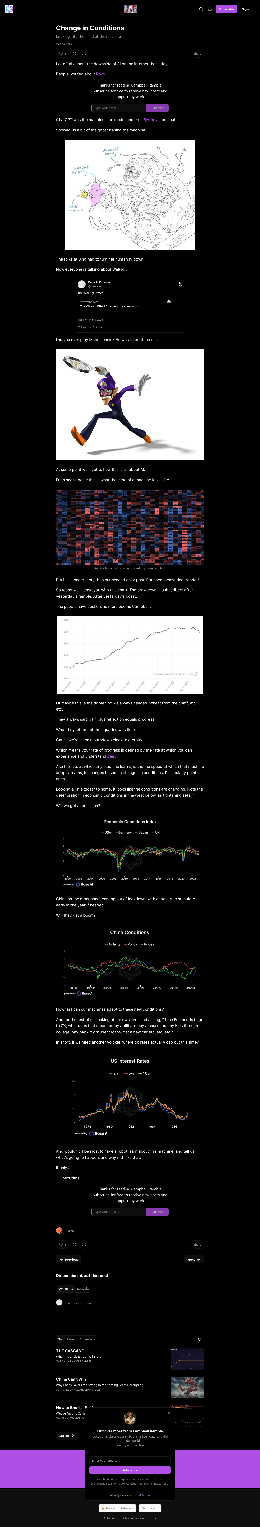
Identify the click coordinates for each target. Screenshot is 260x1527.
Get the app (150, 1508)
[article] (130, 1359)
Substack (110, 1518)
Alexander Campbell (80, 1361)
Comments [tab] (65, 1288)
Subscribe (226, 9)
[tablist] (73, 1289)
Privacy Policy (161, 1483)
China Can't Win (71, 1379)
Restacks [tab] (83, 1288)
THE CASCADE (70, 1351)
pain (111, 756)
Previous (71, 1259)
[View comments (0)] (74, 54)
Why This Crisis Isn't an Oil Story (78, 1356)
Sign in (247, 9)
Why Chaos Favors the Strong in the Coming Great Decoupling (99, 1385)
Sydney (151, 119)
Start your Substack (119, 1508)
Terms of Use (149, 1479)
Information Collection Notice (129, 1483)
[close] (169, 1413)
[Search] (201, 9)
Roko (100, 74)
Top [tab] (60, 1339)
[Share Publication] (210, 9)
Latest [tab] (71, 1339)
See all (64, 1436)
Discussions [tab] (87, 1339)
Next (191, 1259)
